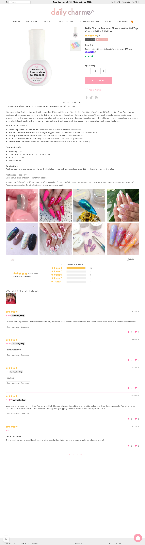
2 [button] (69, 454)
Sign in (125, 2)
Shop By (16, 21)
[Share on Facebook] (87, 98)
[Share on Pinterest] (96, 98)
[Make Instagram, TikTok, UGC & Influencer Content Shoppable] (131, 260)
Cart (135, 2)
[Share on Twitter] (91, 98)
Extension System (89, 21)
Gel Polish (32, 21)
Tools (108, 21)
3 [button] (73, 454)
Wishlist (114, 2)
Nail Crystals (66, 21)
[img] (11, 311)
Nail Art (48, 21)
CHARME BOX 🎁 (125, 21)
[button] (91, 35)
